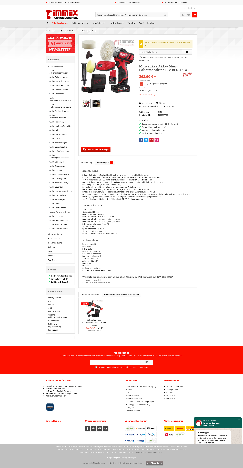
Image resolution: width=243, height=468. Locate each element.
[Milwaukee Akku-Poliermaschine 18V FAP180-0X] (94, 309)
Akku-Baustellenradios (59, 81)
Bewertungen (104, 162)
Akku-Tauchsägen (57, 199)
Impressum (53, 330)
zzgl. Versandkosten (154, 91)
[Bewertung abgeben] (160, 73)
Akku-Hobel (55, 130)
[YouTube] (99, 428)
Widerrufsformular (134, 398)
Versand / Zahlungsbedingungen (57, 316)
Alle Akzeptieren (154, 463)
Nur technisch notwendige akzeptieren (126, 463)
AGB (50, 308)
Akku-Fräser (55, 138)
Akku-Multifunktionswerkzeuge (60, 105)
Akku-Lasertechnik (58, 195)
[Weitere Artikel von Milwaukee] (187, 74)
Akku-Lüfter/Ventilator (59, 151)
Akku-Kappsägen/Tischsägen (59, 156)
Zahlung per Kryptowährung (54, 325)
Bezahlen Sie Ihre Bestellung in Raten (61, 393)
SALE (50, 251)
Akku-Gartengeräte (58, 178)
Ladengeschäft (54, 298)
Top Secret (52, 260)
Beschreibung (86, 162)
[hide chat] (239, 420)
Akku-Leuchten (56, 187)
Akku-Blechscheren (58, 134)
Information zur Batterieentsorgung (141, 386)
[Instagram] (157, 140)
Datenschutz (53, 320)
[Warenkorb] (194, 14)
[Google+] (93, 428)
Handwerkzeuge (55, 243)
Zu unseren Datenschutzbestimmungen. (148, 452)
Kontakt (51, 304)
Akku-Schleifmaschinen (60, 174)
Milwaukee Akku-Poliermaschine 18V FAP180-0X (94, 321)
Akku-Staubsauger (58, 166)
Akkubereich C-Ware (59, 228)
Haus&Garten (54, 238)
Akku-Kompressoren (58, 224)
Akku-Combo (55, 203)
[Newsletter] (60, 43)
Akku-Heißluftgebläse (59, 220)
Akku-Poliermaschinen (60, 212)
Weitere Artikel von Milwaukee (97, 282)
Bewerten (170, 106)
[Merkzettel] (188, 14)
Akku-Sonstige (56, 170)
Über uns (52, 301)
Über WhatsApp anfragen (97, 149)
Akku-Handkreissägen (59, 85)
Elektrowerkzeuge (55, 234)
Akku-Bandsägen (57, 162)
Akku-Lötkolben (56, 216)
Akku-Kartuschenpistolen (61, 191)
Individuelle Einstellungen (94, 463)
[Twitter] (146, 140)
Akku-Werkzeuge (55, 66)
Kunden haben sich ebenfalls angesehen (121, 294)
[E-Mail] (151, 140)
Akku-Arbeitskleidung (59, 182)
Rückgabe (130, 407)
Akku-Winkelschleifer (59, 89)
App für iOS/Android (174, 386)
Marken (51, 256)
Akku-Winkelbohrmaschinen (59, 116)
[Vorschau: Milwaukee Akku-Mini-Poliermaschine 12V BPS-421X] (86, 103)
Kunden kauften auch (89, 294)
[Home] (48, 23)
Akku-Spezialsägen (58, 208)
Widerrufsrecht (54, 311)
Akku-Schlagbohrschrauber (58, 71)
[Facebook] (141, 140)
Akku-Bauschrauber (58, 147)
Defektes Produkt (133, 410)
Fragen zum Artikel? (149, 106)
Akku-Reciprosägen (58, 122)
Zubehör (51, 247)
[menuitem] (190, 8)
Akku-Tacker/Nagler (58, 142)
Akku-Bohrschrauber (59, 77)
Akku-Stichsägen (57, 94)
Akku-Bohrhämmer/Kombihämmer (60, 99)
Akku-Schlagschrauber (59, 111)
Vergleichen (146, 103)
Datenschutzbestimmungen (164, 57)
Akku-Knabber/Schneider (61, 126)
